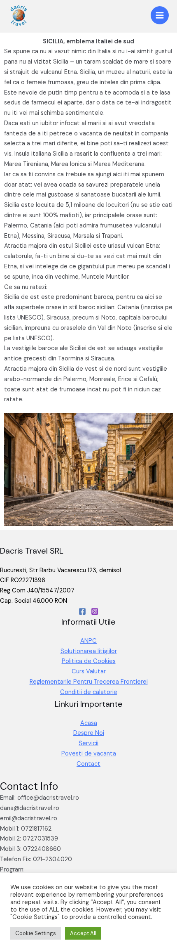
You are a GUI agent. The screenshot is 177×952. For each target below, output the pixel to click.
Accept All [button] (83, 933)
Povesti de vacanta (88, 754)
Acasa (88, 723)
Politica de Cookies (89, 661)
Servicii (88, 743)
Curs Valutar (89, 671)
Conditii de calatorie (88, 692)
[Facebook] (82, 611)
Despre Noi (88, 733)
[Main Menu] (160, 15)
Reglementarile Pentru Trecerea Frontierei (89, 682)
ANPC (88, 641)
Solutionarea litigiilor (89, 651)
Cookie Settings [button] (35, 933)
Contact (88, 764)
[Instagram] (94, 611)
